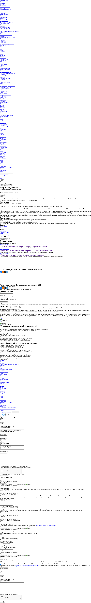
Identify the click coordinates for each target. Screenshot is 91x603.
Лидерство (2, 8)
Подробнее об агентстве (6, 318)
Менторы (2, 51)
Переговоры (3, 13)
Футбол (2, 105)
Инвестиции (3, 120)
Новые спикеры (4, 64)
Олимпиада (3, 231)
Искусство (2, 32)
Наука (1, 54)
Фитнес (2, 103)
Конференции (3, 381)
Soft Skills (2, 3)
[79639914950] (8, 415)
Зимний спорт (3, 93)
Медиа (1, 138)
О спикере (2, 195)
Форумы (2, 386)
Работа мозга (3, 61)
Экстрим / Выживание (5, 95)
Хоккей (2, 106)
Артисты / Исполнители (6, 35)
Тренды (2, 109)
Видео (1, 196)
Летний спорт (3, 98)
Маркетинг (2, 121)
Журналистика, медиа (5, 72)
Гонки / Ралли (3, 96)
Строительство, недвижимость (7, 86)
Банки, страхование (5, 69)
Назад (1, 178)
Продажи (2, 24)
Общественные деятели (5, 78)
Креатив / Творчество (5, 7)
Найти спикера (15, 412)
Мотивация (3, 10)
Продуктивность (4, 147)
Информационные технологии (7, 73)
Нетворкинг (3, 12)
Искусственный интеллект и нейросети (9, 31)
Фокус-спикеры (4, 116)
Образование (3, 77)
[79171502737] (6, 415)
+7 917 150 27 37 (4, 174)
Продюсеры (3, 38)
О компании (3, 166)
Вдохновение (3, 142)
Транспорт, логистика (5, 87)
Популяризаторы (4, 59)
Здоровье (2, 4)
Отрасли (2, 65)
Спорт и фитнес (4, 135)
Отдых (1, 133)
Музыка (2, 132)
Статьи (1, 118)
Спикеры (2, 1)
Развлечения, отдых (5, 82)
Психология (3, 60)
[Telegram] (7, 272)
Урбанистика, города (5, 89)
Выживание (3, 129)
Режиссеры (2, 40)
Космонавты (3, 45)
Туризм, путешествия (5, 88)
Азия (1, 49)
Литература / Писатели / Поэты (7, 37)
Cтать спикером (6, 412)
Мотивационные (4, 52)
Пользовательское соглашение (7, 409)
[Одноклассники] (3, 272)
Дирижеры (2, 36)
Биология (2, 55)
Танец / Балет (3, 41)
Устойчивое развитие (5, 27)
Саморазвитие (3, 140)
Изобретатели (3, 111)
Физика (2, 63)
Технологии (3, 148)
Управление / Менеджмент (6, 126)
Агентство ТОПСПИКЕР (6, 167)
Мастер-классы (3, 384)
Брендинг (2, 18)
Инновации (3, 5)
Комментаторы (3, 97)
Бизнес (1, 16)
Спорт (1, 92)
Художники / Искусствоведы (7, 44)
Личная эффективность (5, 9)
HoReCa (2, 67)
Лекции (2, 383)
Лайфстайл (2, 154)
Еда (1, 130)
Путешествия (3, 139)
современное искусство (5, 235)
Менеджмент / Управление (6, 22)
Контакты (2, 165)
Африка (2, 50)
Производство (3, 81)
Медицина (2, 74)
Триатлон (2, 101)
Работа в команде (4, 14)
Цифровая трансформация (6, 115)
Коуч (1, 46)
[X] (5, 272)
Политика (2, 79)
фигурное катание (4, 232)
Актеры (2, 33)
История (2, 56)
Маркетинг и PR (4, 21)
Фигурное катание (4, 102)
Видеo (1, 149)
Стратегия (2, 26)
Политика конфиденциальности (8, 407)
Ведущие (2, 30)
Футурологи (3, 114)
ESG (1, 110)
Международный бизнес (6, 47)
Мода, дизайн (3, 75)
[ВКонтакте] (1, 272)
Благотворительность (5, 70)
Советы (2, 134)
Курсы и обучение (4, 382)
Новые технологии (4, 112)
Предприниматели (4, 23)
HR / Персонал (3, 17)
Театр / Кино (3, 42)
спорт (1, 233)
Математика (3, 58)
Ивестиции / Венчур (5, 19)
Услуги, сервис (3, 91)
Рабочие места (3, 124)
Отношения (3, 146)
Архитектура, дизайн (5, 68)
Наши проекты (3, 169)
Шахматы (2, 107)
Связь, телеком (3, 84)
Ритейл (1, 83)
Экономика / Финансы (5, 28)
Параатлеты (3, 100)
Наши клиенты (3, 170)
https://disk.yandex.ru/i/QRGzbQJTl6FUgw (46, 525)
